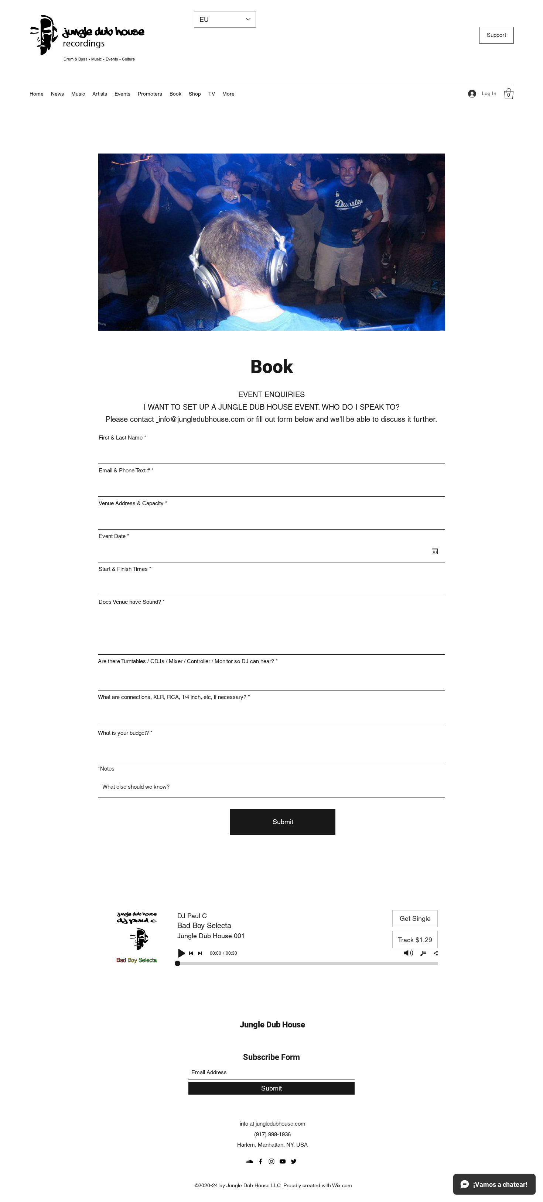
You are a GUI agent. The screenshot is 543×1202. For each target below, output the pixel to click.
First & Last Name (121, 437)
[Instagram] (271, 1161)
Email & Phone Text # (124, 470)
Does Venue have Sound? (130, 602)
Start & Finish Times (123, 569)
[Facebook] (260, 1161)
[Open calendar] (435, 551)
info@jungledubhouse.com (201, 419)
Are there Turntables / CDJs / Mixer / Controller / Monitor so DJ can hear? (186, 661)
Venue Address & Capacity (131, 503)
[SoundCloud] (249, 1161)
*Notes (106, 768)
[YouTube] (282, 1161)
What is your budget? (123, 733)
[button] (228, 93)
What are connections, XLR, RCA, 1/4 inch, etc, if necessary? (172, 697)
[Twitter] (293, 1161)
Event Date (115, 536)
